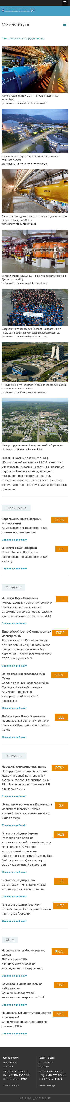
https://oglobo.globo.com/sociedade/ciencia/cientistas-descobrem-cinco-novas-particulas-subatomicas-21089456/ (31, 103)
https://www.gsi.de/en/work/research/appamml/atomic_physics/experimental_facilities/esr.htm (31, 283)
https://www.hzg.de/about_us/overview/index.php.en (31, 336)
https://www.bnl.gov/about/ (29, 449)
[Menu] (65, 3)
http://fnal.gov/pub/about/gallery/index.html (31, 392)
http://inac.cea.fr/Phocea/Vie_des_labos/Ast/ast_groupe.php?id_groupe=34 (31, 163)
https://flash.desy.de (26, 224)
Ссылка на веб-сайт (14, 540)
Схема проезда (11, 1085)
